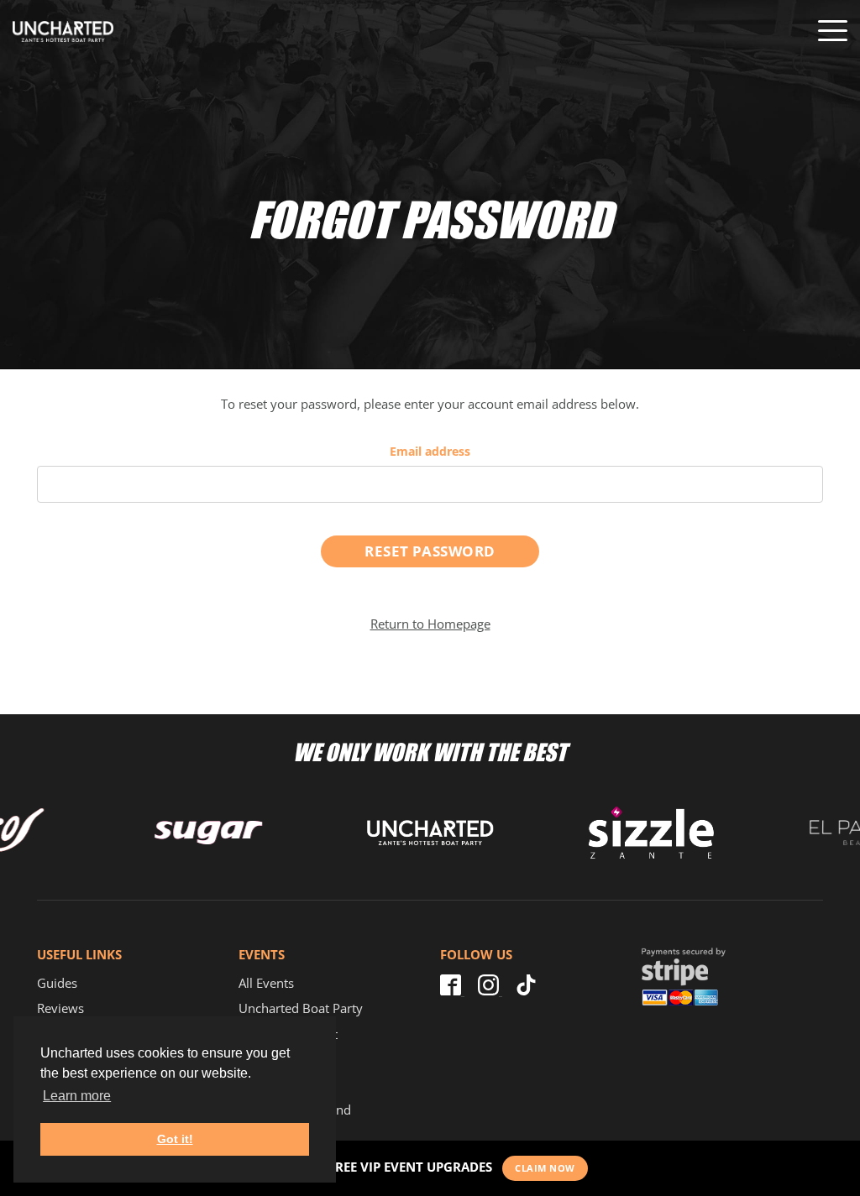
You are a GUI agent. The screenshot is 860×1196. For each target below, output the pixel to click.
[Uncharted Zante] (63, 31)
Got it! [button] (175, 1139)
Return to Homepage (430, 623)
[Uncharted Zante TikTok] (526, 990)
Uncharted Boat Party (301, 1008)
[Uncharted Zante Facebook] (452, 990)
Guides (57, 982)
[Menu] (832, 31)
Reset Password (430, 551)
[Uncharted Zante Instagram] (490, 990)
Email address (430, 451)
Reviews (60, 1008)
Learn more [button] (77, 1096)
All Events (266, 982)
